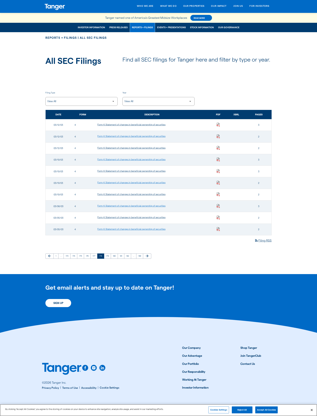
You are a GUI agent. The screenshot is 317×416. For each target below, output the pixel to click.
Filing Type (50, 93)
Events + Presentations (171, 27)
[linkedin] (102, 367)
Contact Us (247, 363)
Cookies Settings (218, 410)
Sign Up (58, 303)
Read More (199, 18)
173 (68, 256)
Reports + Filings (142, 27)
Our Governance (228, 27)
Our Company (191, 347)
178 (101, 256)
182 (128, 256)
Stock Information (202, 27)
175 (81, 256)
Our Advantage (192, 355)
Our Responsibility (193, 371)
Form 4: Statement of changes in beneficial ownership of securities (131, 124)
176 (88, 256)
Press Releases (118, 27)
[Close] (311, 410)
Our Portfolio (190, 363)
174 (74, 256)
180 (115, 256)
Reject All (242, 410)
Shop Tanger (248, 347)
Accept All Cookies (266, 410)
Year (124, 93)
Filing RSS (263, 240)
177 (94, 256)
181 (122, 256)
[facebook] (85, 367)
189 (140, 256)
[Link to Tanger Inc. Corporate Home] (70, 6)
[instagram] (94, 367)
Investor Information (91, 27)
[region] (158, 410)
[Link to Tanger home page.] (62, 369)
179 (108, 256)
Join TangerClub (250, 355)
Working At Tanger (194, 379)
